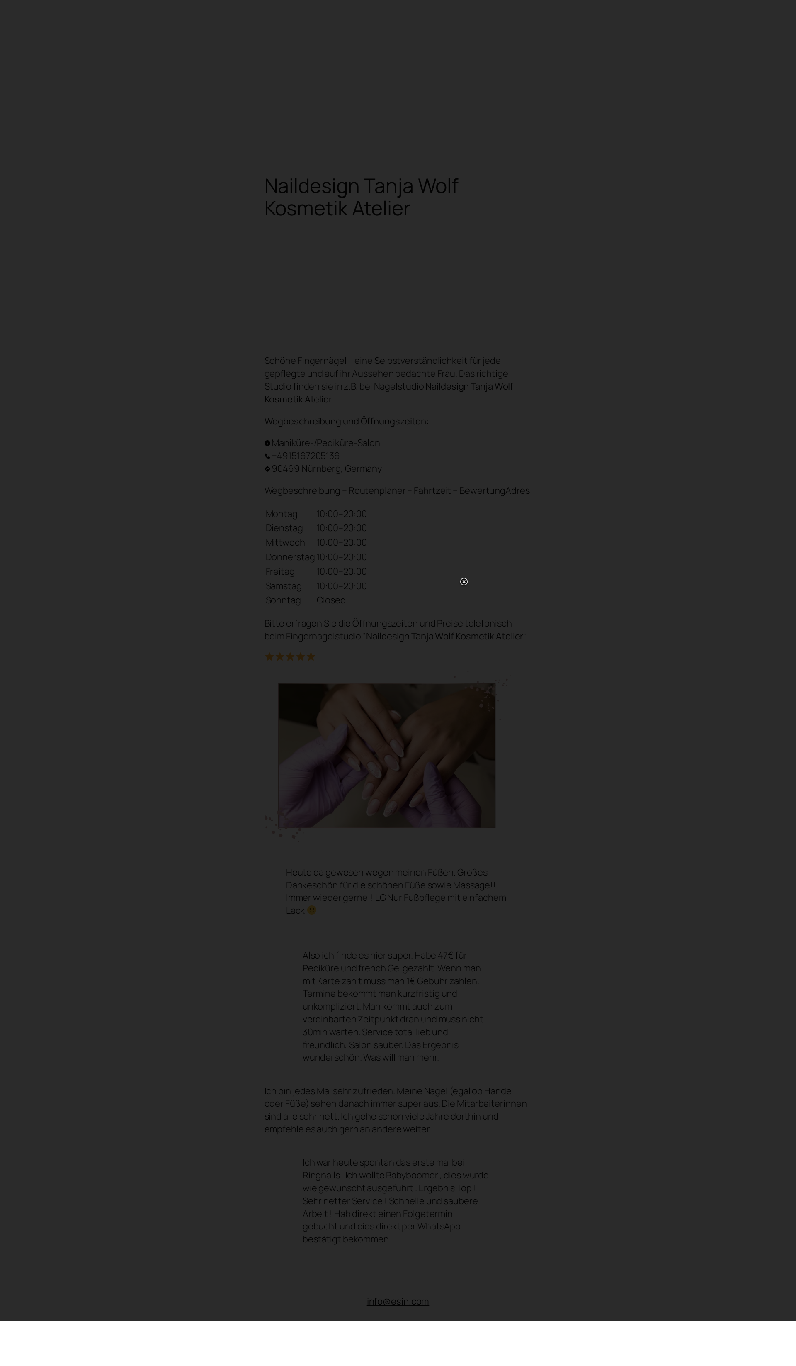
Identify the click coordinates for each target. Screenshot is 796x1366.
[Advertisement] (398, 681)
